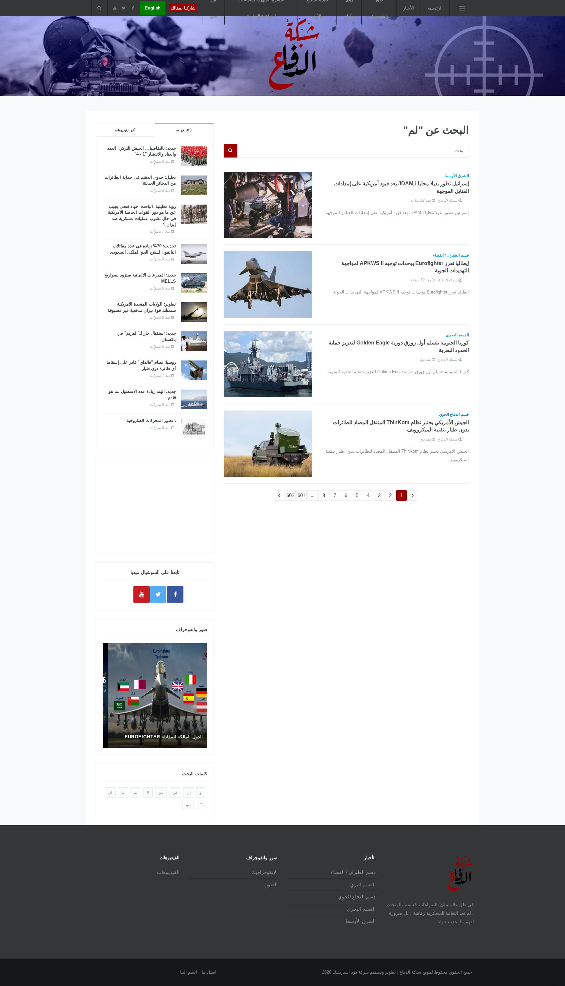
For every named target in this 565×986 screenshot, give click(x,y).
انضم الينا (188, 972)
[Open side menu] (462, 8)
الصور (271, 884)
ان (110, 792)
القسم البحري (457, 335)
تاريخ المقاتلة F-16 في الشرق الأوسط (160, 736)
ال (189, 792)
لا (148, 792)
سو (188, 805)
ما (123, 792)
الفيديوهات (168, 872)
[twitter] (124, 8)
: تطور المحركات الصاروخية (151, 420)
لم (136, 792)
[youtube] (114, 8)
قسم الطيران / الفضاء (451, 255)
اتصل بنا (209, 972)
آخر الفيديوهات (125, 130)
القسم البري (363, 884)
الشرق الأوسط (457, 176)
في (175, 792)
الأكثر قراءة (184, 130)
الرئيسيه (435, 8)
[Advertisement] (155, 505)
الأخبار (408, 8)
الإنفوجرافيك (265, 872)
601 (301, 495)
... (313, 495)
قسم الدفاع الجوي (454, 414)
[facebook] (133, 8)
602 (290, 495)
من (160, 792)
